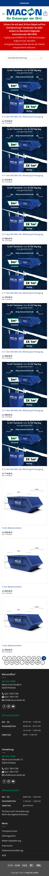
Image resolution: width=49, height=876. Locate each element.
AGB (4, 855)
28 (37, 662)
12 (12, 662)
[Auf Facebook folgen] (4, 706)
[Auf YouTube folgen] (13, 706)
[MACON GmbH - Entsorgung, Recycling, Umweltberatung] (24, 14)
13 (17, 662)
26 (27, 662)
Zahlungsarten (9, 835)
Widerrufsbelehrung (11, 840)
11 (6, 662)
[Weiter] (42, 662)
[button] (24, 3)
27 (32, 662)
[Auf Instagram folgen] (9, 706)
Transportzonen (9, 831)
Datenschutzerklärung (12, 850)
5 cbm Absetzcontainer (12, 528)
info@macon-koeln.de (14, 700)
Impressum (7, 845)
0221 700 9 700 (11, 693)
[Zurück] (4, 658)
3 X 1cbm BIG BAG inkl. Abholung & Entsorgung (22, 116)
